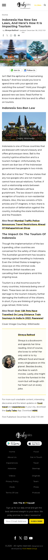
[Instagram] (25, 538)
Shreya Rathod (11, 30)
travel (5, 407)
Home (5, 15)
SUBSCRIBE (36, 521)
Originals (36, 476)
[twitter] (7, 35)
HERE (34, 410)
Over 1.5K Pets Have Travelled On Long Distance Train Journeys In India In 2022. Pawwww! (22, 315)
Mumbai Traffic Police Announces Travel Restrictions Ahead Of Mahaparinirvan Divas (23, 224)
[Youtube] (30, 538)
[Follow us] (31, 70)
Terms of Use (12, 492)
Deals (12, 487)
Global (38, 5)
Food (36, 451)
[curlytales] (24, 438)
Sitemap (36, 468)
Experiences (12, 463)
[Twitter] (20, 538)
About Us (12, 457)
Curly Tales (11, 410)
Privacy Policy (12, 481)
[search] (45, 5)
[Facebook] (15, 538)
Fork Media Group (29, 549)
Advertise (12, 468)
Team (36, 481)
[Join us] (16, 70)
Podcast (36, 492)
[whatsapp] (11, 35)
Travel (36, 463)
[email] (19, 35)
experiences (18, 407)
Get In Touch (36, 457)
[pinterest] (15, 35)
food (39, 403)
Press (36, 487)
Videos (12, 476)
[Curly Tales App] (13, 443)
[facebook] (3, 35)
